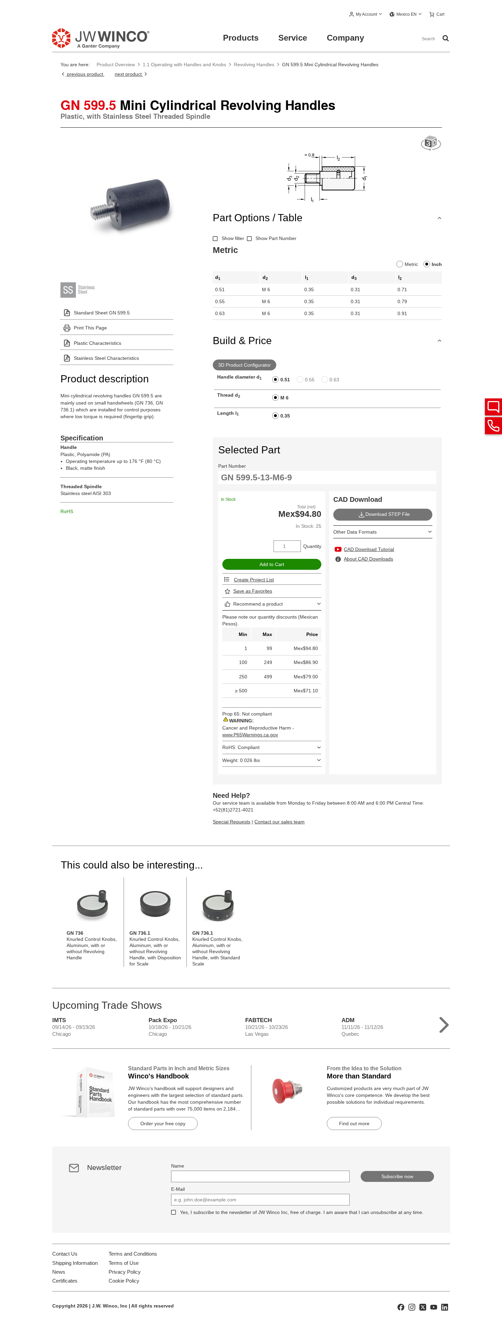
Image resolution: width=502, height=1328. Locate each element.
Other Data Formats (355, 532)
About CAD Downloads (368, 559)
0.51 (285, 379)
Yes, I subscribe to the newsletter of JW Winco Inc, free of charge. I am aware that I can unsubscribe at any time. (301, 1212)
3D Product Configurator (244, 365)
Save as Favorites (252, 591)
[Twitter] (422, 1307)
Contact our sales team (279, 821)
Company (345, 37)
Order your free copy (162, 1123)
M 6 (284, 397)
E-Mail (178, 1189)
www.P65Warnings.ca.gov (250, 734)
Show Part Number (275, 238)
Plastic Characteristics (97, 343)
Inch (437, 264)
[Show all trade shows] (444, 1023)
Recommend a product (258, 604)
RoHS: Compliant (241, 747)
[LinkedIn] (444, 1307)
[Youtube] (433, 1307)
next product (129, 74)
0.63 (334, 379)
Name (177, 1166)
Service (292, 37)
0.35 (285, 416)
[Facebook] (400, 1307)
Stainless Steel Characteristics (106, 358)
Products (241, 37)
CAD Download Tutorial (369, 549)
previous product (85, 74)
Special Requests (231, 821)
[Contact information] (493, 425)
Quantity (312, 546)
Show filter (233, 238)
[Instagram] (411, 1307)
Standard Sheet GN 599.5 (102, 312)
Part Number (232, 466)
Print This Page (90, 327)
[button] (366, 15)
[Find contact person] (493, 406)
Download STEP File (387, 514)
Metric (411, 264)
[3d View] (431, 144)
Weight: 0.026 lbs (241, 760)
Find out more (354, 1123)
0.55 (310, 379)
